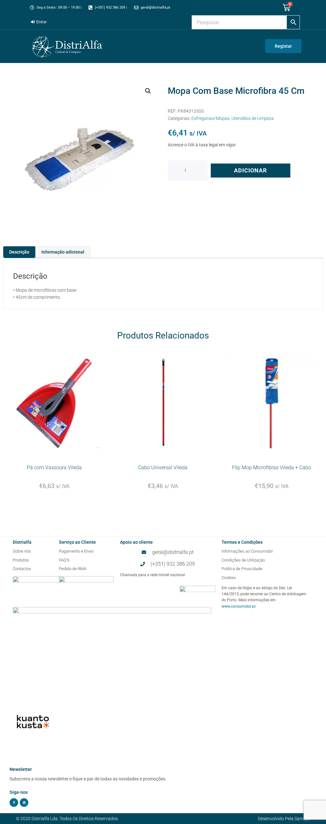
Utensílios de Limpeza (252, 118)
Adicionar (250, 170)
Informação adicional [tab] (62, 252)
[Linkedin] (24, 802)
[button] (148, 91)
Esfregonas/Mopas (210, 118)
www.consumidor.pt (239, 606)
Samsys (302, 818)
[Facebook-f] (14, 802)
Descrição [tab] (19, 252)
